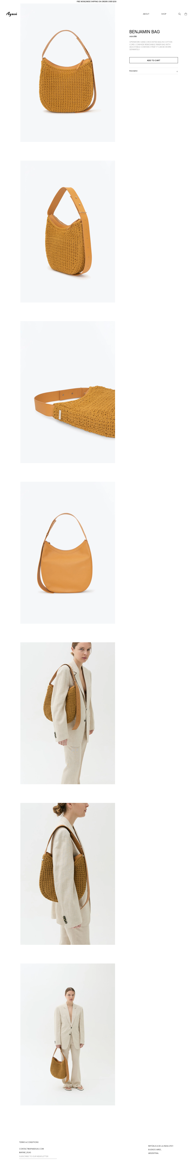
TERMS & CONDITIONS (29, 1142)
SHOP (163, 14)
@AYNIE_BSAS (25, 1153)
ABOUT (146, 14)
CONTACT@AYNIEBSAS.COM (31, 1149)
